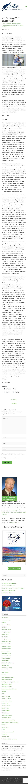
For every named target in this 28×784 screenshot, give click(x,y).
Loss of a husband (6, 698)
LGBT (3, 693)
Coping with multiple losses (8, 590)
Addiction (4, 622)
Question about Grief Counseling (10, 722)
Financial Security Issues (8, 662)
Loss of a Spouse (6, 705)
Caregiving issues (16, 23)
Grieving (4, 674)
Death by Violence (6, 646)
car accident (5, 636)
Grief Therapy (5, 672)
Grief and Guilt (5, 665)
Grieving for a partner (7, 686)
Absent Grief (5, 617)
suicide (3, 729)
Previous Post (13, 399)
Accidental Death (6, 620)
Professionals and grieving (8, 25)
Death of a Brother (6, 648)
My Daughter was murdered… (9, 583)
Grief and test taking (7, 667)
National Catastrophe (7, 715)
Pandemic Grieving (6, 717)
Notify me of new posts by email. (11, 457)
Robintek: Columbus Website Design (17, 781)
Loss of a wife (5, 708)
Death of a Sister (6, 658)
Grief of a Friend (6, 670)
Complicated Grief (6, 641)
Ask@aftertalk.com (15, 522)
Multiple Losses (5, 712)
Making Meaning (6, 710)
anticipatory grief (6, 632)
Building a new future (7, 592)
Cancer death (5, 634)
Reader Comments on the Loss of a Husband (13, 588)
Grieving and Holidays (7, 679)
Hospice (4, 691)
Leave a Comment (6, 23)
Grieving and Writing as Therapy (10, 682)
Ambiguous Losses (6, 629)
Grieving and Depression (8, 677)
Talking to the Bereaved (8, 732)
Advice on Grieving (6, 624)
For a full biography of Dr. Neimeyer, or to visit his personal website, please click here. (14, 512)
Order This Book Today (14, 568)
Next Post (14, 403)
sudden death (5, 727)
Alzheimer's (4, 627)
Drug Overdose (5, 660)
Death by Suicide (6, 643)
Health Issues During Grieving (9, 689)
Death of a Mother (6, 653)
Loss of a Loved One (7, 701)
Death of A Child (6, 651)
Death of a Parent (6, 655)
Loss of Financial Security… (8, 585)
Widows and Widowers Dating (9, 739)
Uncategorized (5, 736)
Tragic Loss (4, 734)
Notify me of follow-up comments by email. (14, 454)
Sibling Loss (5, 724)
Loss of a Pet (5, 703)
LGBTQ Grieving (6, 696)
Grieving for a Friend (7, 684)
